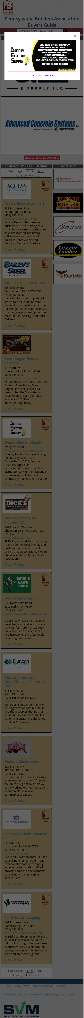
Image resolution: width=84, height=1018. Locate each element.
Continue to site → (45, 75)
